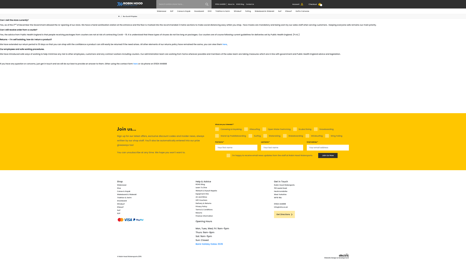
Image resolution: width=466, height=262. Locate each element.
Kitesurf (288, 11)
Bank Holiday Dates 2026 (209, 244)
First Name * (219, 142)
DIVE (210, 11)
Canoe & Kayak (183, 11)
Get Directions (283, 214)
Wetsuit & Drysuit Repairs (206, 190)
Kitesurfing (255, 129)
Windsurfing (317, 136)
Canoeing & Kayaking (231, 129)
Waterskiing (274, 136)
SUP (171, 11)
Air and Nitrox (201, 197)
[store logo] (130, 4)
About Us (231, 4)
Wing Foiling (336, 136)
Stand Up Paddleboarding (233, 136)
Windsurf (237, 11)
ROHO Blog (240, 4)
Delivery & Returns (203, 203)
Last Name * (265, 142)
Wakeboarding (295, 136)
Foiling (248, 11)
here (225, 44)
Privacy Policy (201, 206)
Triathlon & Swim (222, 11)
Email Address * (312, 142)
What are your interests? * (224, 124)
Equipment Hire (202, 194)
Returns (199, 213)
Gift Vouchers (201, 200)
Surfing (257, 136)
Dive (119, 188)
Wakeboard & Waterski (264, 11)
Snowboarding (326, 129)
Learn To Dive (201, 187)
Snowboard (199, 11)
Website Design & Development (336, 258)
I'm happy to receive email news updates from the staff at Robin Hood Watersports (272, 155)
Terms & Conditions (204, 209)
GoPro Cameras (302, 11)
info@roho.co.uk (281, 207)
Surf (279, 11)
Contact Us (250, 4)
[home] (119, 16)
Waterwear (161, 11)
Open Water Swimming (279, 129)
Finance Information (204, 216)
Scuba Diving (305, 129)
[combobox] (184, 4)
